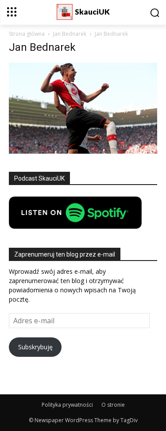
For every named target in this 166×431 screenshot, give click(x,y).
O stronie (113, 404)
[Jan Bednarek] (83, 151)
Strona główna (27, 34)
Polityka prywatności (67, 404)
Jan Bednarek (69, 34)
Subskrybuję (35, 347)
